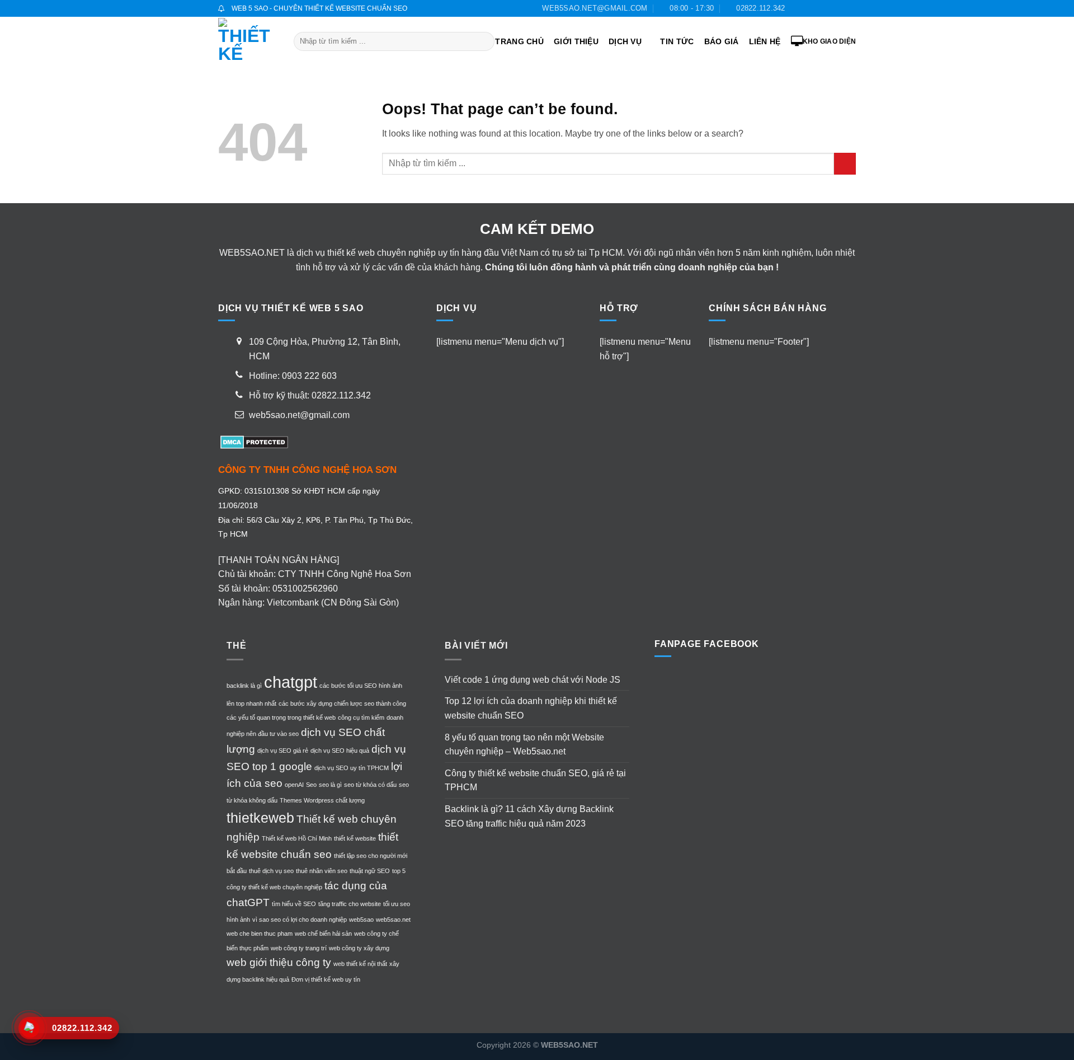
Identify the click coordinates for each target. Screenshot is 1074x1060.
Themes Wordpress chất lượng (322, 800)
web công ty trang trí (299, 948)
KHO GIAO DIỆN (829, 41)
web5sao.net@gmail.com (299, 415)
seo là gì (330, 784)
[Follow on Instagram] (807, 8)
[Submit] (484, 41)
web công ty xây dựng (359, 948)
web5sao (361, 919)
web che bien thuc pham (260, 933)
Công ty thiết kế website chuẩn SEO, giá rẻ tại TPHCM (535, 780)
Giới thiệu (576, 41)
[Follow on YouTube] (850, 8)
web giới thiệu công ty (279, 962)
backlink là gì (244, 685)
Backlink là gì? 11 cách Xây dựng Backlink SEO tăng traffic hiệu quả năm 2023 (529, 816)
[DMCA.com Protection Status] (253, 441)
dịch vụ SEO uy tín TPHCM (351, 767)
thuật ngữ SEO (370, 870)
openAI (294, 784)
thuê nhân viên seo (321, 870)
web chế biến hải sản (323, 933)
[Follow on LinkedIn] (839, 8)
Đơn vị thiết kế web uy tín (325, 979)
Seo (311, 784)
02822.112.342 (341, 395)
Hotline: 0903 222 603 (293, 376)
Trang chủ (519, 41)
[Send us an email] (829, 8)
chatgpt (290, 682)
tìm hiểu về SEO (294, 903)
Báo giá (721, 41)
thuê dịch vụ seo (271, 870)
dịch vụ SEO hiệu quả (339, 750)
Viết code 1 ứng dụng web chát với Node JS (532, 679)
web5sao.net (393, 919)
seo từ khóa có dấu (370, 784)
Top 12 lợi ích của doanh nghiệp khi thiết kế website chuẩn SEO (531, 708)
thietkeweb (260, 818)
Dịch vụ (625, 41)
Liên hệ (765, 41)
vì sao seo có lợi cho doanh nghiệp (299, 919)
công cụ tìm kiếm (361, 717)
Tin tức (677, 41)
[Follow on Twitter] (818, 8)
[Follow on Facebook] (796, 8)
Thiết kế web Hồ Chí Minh (297, 838)
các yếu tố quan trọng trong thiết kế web (281, 717)
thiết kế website (355, 838)
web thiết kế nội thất (360, 963)
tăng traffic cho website (349, 903)
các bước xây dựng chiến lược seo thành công (342, 703)
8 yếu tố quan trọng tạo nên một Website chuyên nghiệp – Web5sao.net (524, 745)
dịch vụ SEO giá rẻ (282, 750)
